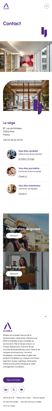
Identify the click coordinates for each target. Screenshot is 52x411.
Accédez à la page (26, 159)
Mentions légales (39, 398)
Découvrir (14, 235)
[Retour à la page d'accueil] (6, 6)
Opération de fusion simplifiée (31, 402)
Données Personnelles (10, 402)
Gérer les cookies (9, 406)
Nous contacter (13, 380)
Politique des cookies (23, 398)
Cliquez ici (22, 176)
